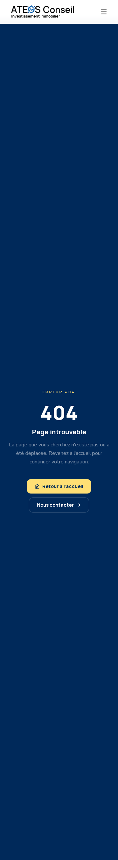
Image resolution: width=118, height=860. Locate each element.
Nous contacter (55, 505)
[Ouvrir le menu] (104, 12)
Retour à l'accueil (62, 486)
